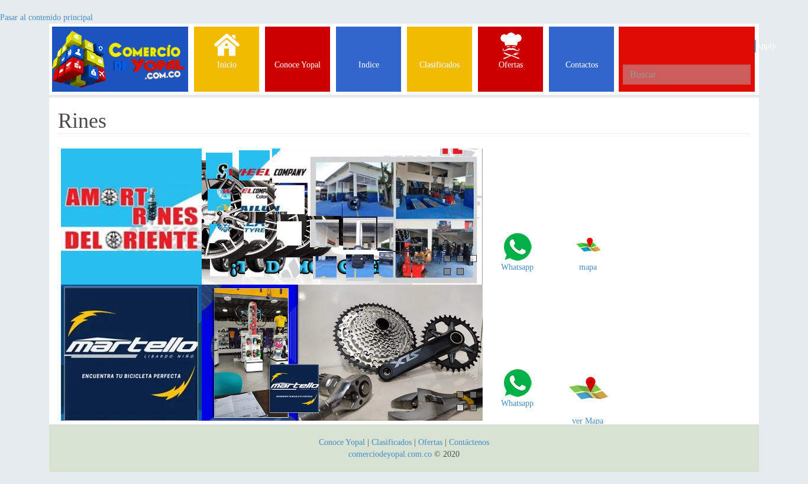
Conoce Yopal (342, 442)
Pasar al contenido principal (46, 17)
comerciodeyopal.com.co (390, 454)
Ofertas (430, 442)
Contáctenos (469, 442)
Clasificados (392, 442)
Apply (755, 45)
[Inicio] (120, 41)
